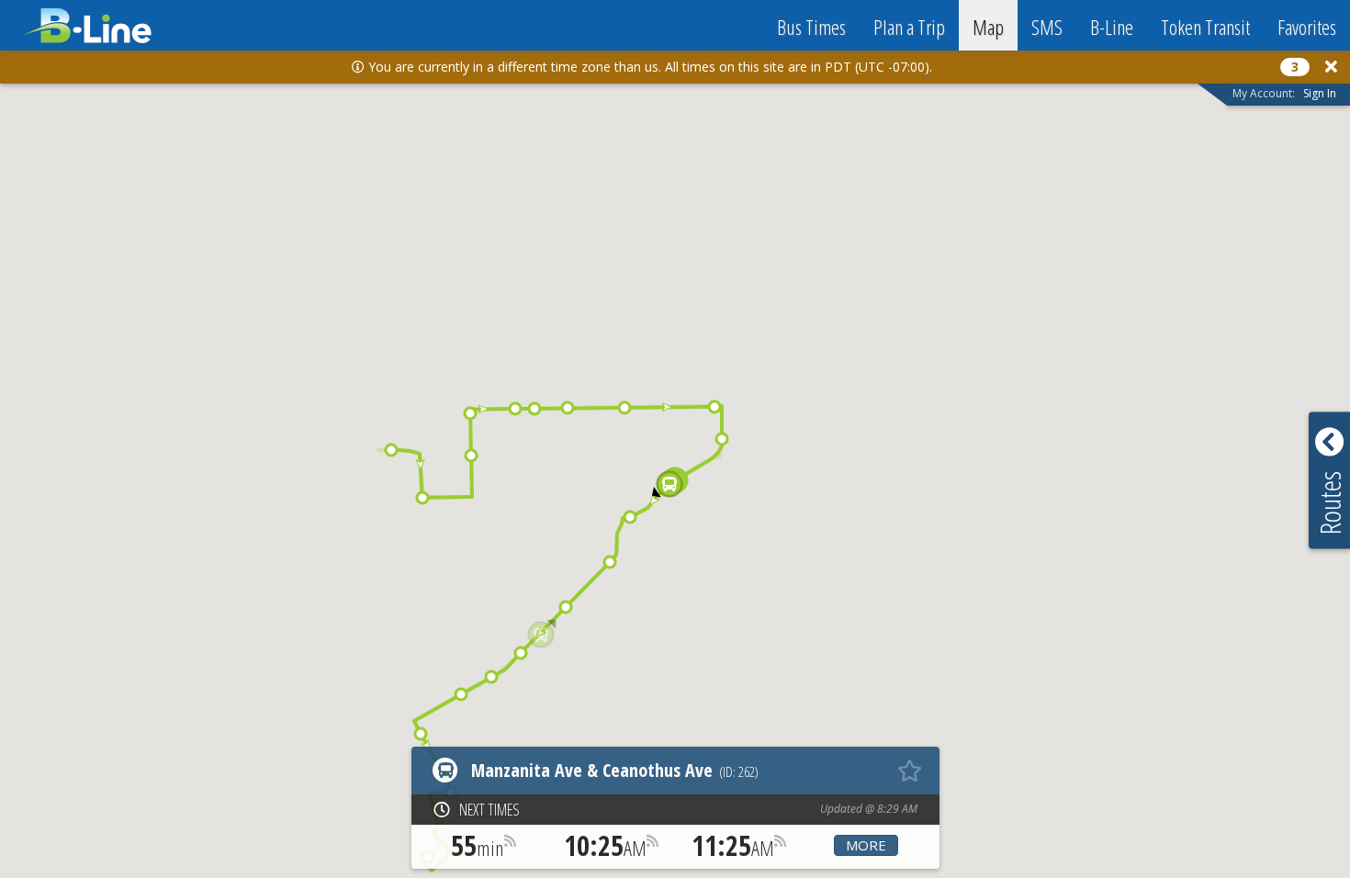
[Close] (1331, 66)
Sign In (1319, 93)
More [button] (866, 845)
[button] (391, 450)
